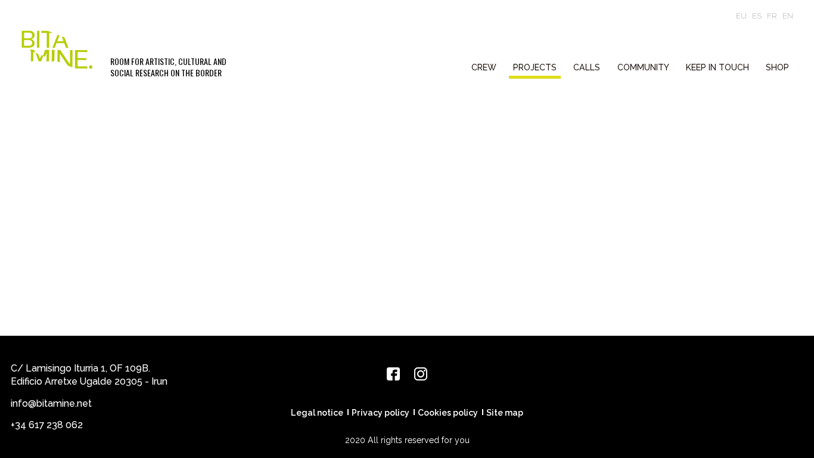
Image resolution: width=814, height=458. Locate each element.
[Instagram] (420, 373)
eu (741, 15)
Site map (504, 412)
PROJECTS (535, 67)
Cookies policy (448, 412)
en (787, 15)
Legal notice (317, 412)
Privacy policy (380, 412)
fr (772, 15)
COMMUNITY (643, 67)
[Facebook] (393, 373)
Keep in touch (717, 67)
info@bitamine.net (51, 403)
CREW (483, 67)
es (757, 15)
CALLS (586, 67)
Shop (777, 67)
